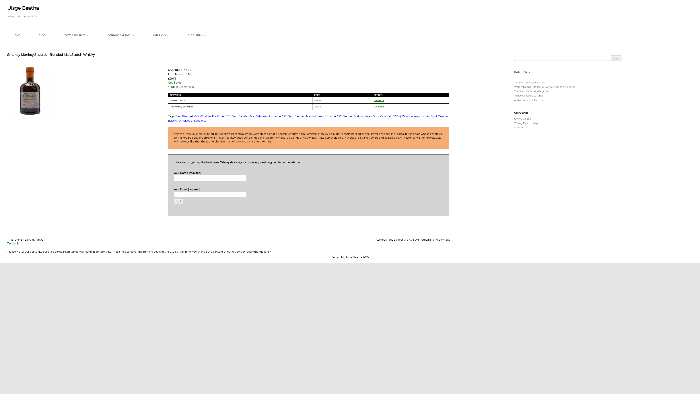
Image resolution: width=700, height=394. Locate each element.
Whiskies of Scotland (192, 120)
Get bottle (379, 100)
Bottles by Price (77, 35)
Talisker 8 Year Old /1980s (25, 239)
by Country (196, 35)
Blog (42, 35)
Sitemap (519, 127)
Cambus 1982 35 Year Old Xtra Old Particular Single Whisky (415, 239)
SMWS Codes (522, 118)
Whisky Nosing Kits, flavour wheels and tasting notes (544, 86)
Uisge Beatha (23, 8)
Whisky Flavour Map (526, 123)
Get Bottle (175, 82)
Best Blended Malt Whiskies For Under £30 (202, 116)
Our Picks (161, 35)
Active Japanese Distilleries (530, 99)
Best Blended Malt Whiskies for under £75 (314, 116)
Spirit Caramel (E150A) (387, 116)
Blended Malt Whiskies (357, 116)
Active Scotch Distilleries (528, 95)
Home (16, 35)
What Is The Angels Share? (529, 82)
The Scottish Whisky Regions (531, 91)
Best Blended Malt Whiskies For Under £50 (259, 116)
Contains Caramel (121, 35)
